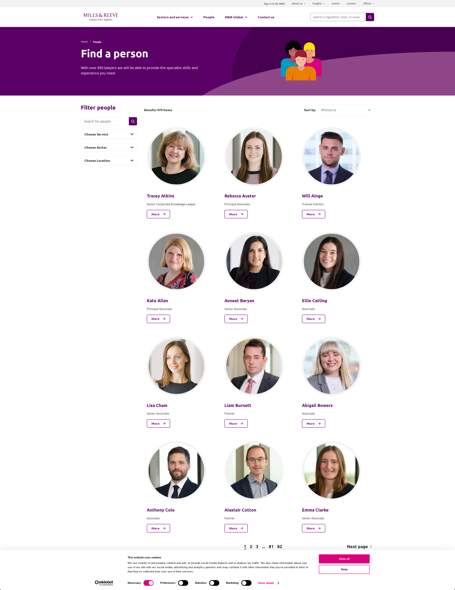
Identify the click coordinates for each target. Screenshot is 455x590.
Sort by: (310, 110)
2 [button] (251, 546)
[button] (163, 546)
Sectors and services (173, 17)
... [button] (263, 546)
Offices (367, 3)
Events (336, 3)
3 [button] (257, 546)
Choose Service (96, 135)
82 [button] (279, 546)
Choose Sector (95, 148)
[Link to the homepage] (101, 17)
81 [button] (271, 546)
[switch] (183, 583)
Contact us (266, 17)
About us (297, 3)
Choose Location (97, 161)
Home (84, 41)
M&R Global (234, 17)
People (208, 17)
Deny (344, 569)
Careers (351, 3)
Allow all (344, 558)
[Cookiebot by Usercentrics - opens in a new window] (104, 583)
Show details (266, 582)
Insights (317, 3)
